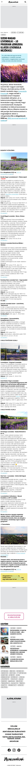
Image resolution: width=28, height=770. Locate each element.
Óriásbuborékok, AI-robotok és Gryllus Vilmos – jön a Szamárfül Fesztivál (18, 632)
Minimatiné (15, 576)
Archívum (14, 741)
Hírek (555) (12, 671)
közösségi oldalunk (16, 577)
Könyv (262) (13, 673)
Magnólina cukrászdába (12, 194)
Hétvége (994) (4, 671)
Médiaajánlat (14, 729)
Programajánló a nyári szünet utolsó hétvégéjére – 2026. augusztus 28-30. (18, 641)
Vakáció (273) (4, 673)
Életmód (13, 646)
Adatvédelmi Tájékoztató (14, 732)
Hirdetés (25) (11, 681)
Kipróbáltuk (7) (12, 685)
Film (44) (21, 679)
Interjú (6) (20, 685)
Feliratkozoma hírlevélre (14, 616)
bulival (18, 396)
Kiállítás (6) (4, 687)
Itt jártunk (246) (21, 673)
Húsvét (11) (4, 685)
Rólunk (14, 726)
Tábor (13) (21, 683)
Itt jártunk (20, 32)
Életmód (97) (14, 677)
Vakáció (3, 34)
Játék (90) (21, 677)
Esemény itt (4, 378)
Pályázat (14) (14, 683)
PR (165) (18, 675)
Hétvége (13, 32)
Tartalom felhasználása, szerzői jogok (14, 738)
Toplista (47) (14, 679)
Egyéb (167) (11, 675)
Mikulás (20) (19, 681)
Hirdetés (19, 646)
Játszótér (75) (5, 679)
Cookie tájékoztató (14, 734)
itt (5, 300)
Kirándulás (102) (5, 677)
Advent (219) (4, 675)
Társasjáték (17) (5, 683)
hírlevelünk (20, 579)
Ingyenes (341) (20, 671)
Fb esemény (4, 213)
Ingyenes (13, 628)
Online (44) (4, 681)
